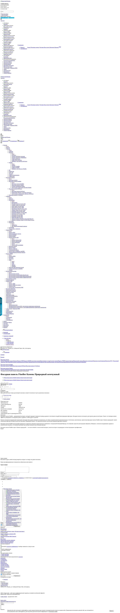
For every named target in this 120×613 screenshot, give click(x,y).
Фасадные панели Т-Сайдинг (33, 365)
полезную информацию (12, 546)
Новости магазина (6, 574)
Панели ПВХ (12, 232)
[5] (7, 382)
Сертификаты (4, 560)
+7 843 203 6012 (4, 14)
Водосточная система (14, 273)
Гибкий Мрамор (28, 362)
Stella (13, 262)
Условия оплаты (4, 564)
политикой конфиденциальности (40, 477)
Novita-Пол (14, 225)
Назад (7, 146)
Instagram (7, 352)
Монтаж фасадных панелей (7, 541)
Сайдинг (11, 151)
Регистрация (11, 17)
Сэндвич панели (54, 361)
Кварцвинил (22, 362)
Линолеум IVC (108, 361)
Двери (9, 362)
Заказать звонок (10, 344)
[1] (1, 382)
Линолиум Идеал (70, 362)
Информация (4, 563)
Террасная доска (96, 361)
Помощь (3, 568)
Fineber (10, 384)
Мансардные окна (13, 305)
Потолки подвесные (88, 361)
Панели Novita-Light (16, 240)
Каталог (8, 147)
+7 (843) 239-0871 (5, 555)
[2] (3, 382)
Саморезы (102, 361)
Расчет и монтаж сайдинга (7, 542)
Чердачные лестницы (54, 362)
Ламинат (11, 198)
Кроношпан (14, 202)
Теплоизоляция (62, 362)
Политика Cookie (53, 611)
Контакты (3, 561)
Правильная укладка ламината (8, 540)
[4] (6, 382)
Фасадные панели (13, 180)
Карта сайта (3, 600)
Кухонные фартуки (68, 361)
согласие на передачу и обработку (16, 477)
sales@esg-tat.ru (5, 349)
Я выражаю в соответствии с (25, 477)
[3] (4, 382)
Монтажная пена (15, 362)
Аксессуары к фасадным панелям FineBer (23, 369)
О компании (9, 317)
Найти (2, 604)
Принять (111, 610)
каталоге (21, 556)
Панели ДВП (12, 283)
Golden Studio (4, 596)
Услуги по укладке (5, 566)
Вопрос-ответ (4, 569)
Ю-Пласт (14, 155)
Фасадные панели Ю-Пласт (18, 191)
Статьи (2, 570)
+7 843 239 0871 (4, 15)
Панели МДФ (12, 256)
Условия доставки (5, 565)
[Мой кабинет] (1, 19)
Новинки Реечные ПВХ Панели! (8, 536)
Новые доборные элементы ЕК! (8, 533)
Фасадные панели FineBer (18, 183)
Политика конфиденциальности (8, 601)
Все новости (3, 528)
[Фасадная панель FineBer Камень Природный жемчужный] (17, 377)
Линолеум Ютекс (36, 362)
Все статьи (3, 538)
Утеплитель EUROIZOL (80, 362)
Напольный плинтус (78, 361)
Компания (3, 558)
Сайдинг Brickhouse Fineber (7, 369)
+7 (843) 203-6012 (5, 554)
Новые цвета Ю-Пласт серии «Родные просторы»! (13, 531)
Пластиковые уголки (45, 361)
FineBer (13, 165)
